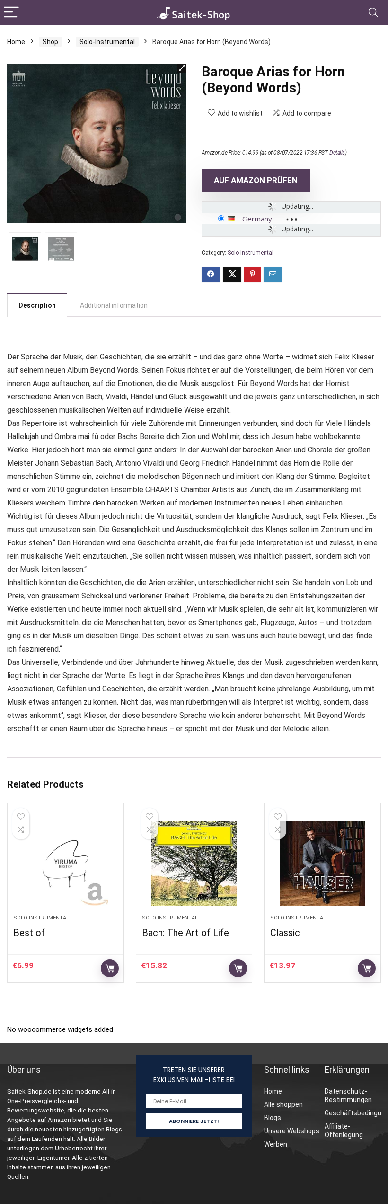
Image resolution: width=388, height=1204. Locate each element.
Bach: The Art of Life (185, 932)
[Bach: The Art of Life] (194, 863)
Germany (257, 218)
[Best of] (65, 863)
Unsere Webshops (291, 1131)
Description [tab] (37, 305)
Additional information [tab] (114, 305)
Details (337, 152)
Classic (285, 932)
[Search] (373, 12)
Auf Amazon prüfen (256, 180)
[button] (181, 68)
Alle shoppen (283, 1104)
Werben (275, 1144)
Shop (50, 42)
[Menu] (11, 12)
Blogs (272, 1117)
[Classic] (322, 863)
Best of (29, 932)
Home (16, 42)
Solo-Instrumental (107, 42)
